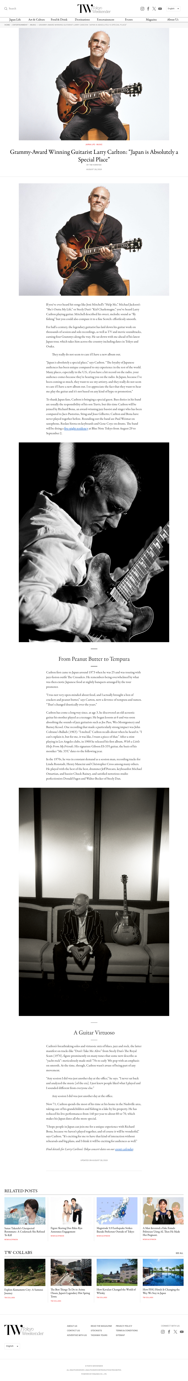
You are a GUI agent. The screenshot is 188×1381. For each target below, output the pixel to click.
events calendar (124, 1149)
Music (33, 25)
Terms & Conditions (127, 1330)
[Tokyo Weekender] (24, 1334)
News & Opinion (11, 1240)
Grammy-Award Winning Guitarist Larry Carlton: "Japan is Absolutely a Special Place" (83, 25)
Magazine (151, 20)
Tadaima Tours (99, 1335)
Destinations (82, 20)
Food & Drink (59, 20)
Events (129, 20)
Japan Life (15, 20)
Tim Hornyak (95, 165)
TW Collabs (9, 1298)
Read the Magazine (101, 1326)
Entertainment (105, 20)
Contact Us (73, 1330)
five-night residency (76, 428)
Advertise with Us (77, 1335)
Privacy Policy (124, 1326)
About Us (172, 20)
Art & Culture (36, 20)
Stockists (96, 1330)
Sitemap (120, 1335)
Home (7, 25)
